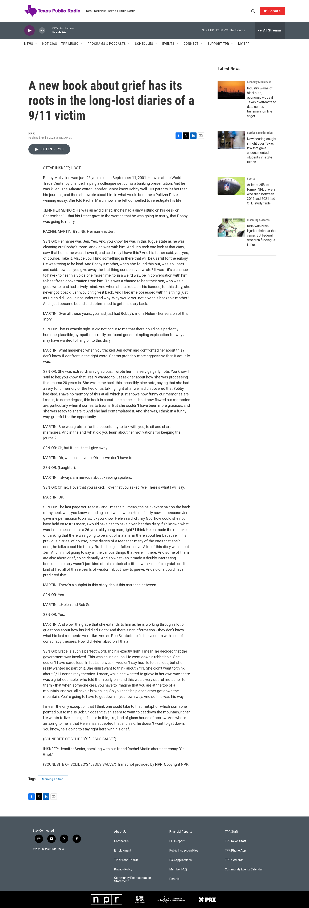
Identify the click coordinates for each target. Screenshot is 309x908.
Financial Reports (180, 831)
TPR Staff (231, 831)
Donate (274, 11)
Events (168, 43)
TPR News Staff (235, 841)
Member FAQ (178, 869)
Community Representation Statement (132, 879)
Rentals (174, 879)
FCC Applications (180, 860)
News (28, 43)
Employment (122, 850)
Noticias (49, 43)
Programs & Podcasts (106, 43)
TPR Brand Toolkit (126, 860)
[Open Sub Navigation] (36, 43)
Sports (251, 178)
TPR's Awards (234, 860)
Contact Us (121, 841)
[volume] (42, 30)
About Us (120, 831)
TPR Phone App (235, 850)
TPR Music (69, 43)
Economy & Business (259, 82)
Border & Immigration (260, 132)
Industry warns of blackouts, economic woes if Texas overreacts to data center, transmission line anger (261, 102)
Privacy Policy (123, 869)
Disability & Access (258, 220)
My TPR (244, 43)
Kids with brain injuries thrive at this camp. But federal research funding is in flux (261, 235)
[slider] (48, 30)
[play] (29, 30)
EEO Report (177, 841)
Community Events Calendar (244, 869)
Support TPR (218, 43)
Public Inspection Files (183, 850)
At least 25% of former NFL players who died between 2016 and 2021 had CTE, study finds (261, 194)
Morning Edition (52, 779)
